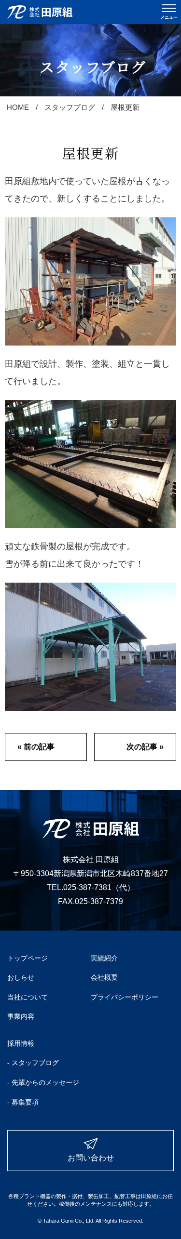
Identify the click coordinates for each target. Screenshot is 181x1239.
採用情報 (20, 1043)
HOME (18, 107)
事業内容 (20, 1016)
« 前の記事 (36, 747)
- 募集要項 (23, 1102)
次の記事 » (145, 747)
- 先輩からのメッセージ (43, 1082)
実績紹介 (104, 958)
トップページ (27, 958)
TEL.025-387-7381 (79, 887)
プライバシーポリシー (124, 997)
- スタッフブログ (33, 1062)
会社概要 (104, 977)
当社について (27, 997)
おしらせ (20, 977)
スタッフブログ (69, 107)
